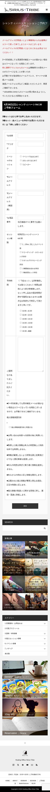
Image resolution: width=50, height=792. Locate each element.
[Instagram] (13, 765)
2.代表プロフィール (12, 628)
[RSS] (36, 765)
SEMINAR (23, 780)
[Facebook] (23, 765)
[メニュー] (46, 9)
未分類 (7, 653)
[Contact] (32, 765)
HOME (7, 780)
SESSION (33, 780)
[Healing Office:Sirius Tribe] (25, 753)
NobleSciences (24, 783)
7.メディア (9, 648)
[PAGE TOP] (25, 743)
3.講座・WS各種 (11, 633)
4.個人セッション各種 (13, 638)
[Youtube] (27, 765)
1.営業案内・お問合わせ (13, 623)
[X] (18, 765)
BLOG (33, 783)
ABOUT (15, 780)
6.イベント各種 (10, 643)
